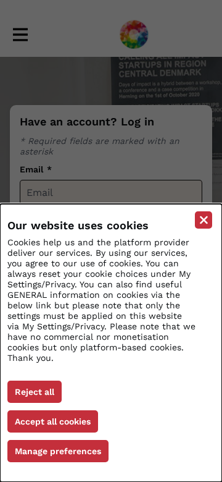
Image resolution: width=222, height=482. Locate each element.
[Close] (203, 220)
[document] (111, 343)
